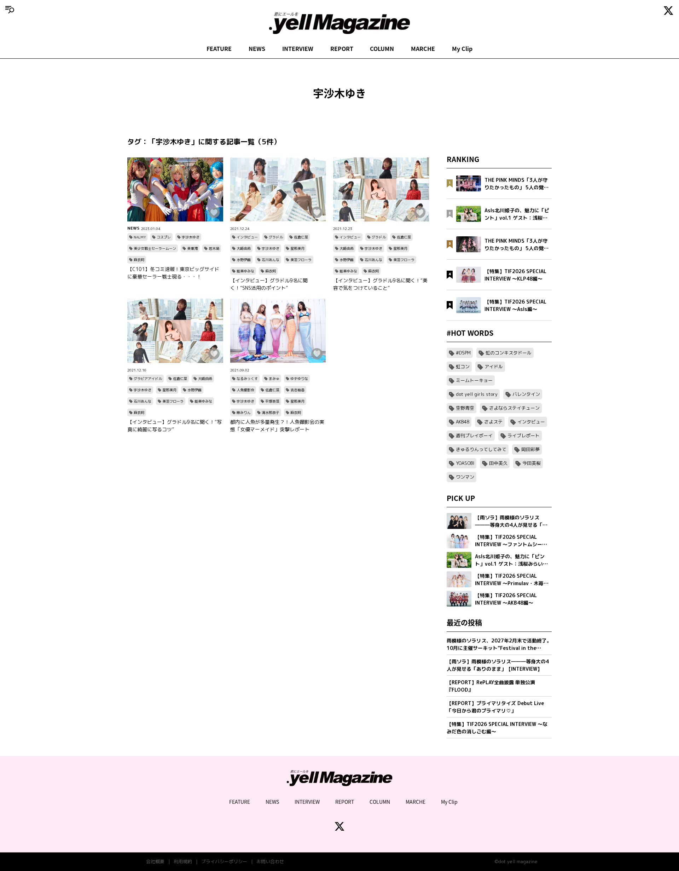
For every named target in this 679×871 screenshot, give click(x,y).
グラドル (276, 237)
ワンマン (465, 477)
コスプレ (164, 237)
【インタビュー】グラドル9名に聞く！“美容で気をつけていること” (380, 284)
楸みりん (244, 412)
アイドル (493, 366)
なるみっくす (247, 378)
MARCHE (423, 48)
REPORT (341, 48)
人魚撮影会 (245, 389)
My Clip (462, 48)
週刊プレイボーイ (474, 435)
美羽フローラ (301, 259)
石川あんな (270, 259)
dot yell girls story (477, 394)
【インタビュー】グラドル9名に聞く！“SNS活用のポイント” (269, 284)
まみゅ (274, 378)
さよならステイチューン (514, 408)
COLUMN (382, 48)
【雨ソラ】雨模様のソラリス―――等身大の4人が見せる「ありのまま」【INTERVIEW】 (498, 665)
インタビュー (247, 237)
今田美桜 (531, 463)
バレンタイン (526, 394)
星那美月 (297, 248)
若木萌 (214, 248)
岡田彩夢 (530, 449)
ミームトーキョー (474, 380)
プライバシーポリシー (224, 861)
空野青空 (465, 408)
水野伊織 (244, 259)
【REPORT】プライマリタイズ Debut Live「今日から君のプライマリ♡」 (495, 707)
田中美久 (498, 463)
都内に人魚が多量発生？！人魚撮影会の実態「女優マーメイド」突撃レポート (277, 426)
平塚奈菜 (272, 401)
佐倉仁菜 (301, 237)
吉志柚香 (297, 389)
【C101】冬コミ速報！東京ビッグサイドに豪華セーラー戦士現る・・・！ (173, 273)
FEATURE (219, 48)
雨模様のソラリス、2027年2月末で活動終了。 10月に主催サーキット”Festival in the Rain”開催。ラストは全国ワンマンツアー (499, 644)
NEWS (257, 48)
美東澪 (192, 248)
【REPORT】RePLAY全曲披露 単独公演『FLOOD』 (491, 686)
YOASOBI (465, 463)
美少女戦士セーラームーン (155, 248)
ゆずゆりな (299, 378)
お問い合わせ (270, 861)
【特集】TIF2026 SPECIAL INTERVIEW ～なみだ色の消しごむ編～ (497, 728)
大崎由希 (244, 248)
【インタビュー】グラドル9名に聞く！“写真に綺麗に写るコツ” (174, 426)
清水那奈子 (270, 412)
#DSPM (463, 353)
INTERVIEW (297, 48)
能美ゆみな (245, 271)
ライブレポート (523, 435)
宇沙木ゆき (190, 237)
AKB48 (462, 422)
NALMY (140, 237)
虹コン (463, 366)
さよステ (493, 422)
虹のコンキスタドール (509, 353)
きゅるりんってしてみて (481, 449)
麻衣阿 (139, 259)
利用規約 (183, 861)
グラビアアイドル (148, 378)
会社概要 (155, 861)
